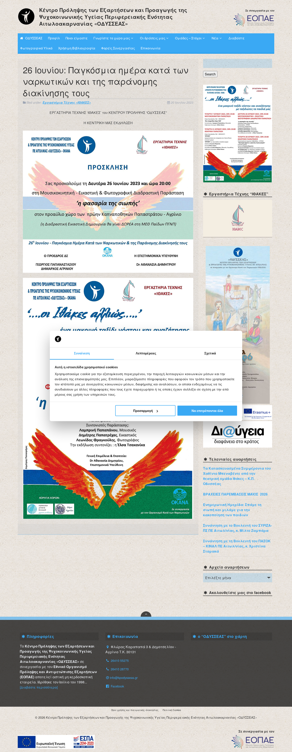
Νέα (215, 38)
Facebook (117, 686)
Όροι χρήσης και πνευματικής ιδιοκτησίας (134, 710)
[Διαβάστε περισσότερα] (39, 687)
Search (210, 74)
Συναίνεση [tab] (82, 353)
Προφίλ (54, 38)
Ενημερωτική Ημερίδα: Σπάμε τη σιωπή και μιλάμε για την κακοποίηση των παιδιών (232, 509)
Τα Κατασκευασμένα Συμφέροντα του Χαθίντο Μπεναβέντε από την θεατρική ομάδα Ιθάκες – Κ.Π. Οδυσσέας (237, 476)
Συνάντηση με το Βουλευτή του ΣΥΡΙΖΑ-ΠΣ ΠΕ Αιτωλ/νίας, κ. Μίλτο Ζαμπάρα (237, 528)
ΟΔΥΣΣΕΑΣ (33, 38)
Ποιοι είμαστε (77, 38)
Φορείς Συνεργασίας (118, 48)
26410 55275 (120, 660)
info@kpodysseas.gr (124, 677)
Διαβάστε (237, 38)
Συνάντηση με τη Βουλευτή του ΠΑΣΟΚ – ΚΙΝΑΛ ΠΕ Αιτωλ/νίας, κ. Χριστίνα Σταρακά (237, 546)
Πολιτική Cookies (172, 710)
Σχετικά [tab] (210, 353)
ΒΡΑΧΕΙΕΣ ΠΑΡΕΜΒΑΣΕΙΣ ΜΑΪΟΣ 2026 (235, 494)
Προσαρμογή (143, 411)
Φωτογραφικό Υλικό (36, 48)
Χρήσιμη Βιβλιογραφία (76, 48)
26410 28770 (120, 669)
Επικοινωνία (151, 48)
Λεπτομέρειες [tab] (146, 353)
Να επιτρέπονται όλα (207, 411)
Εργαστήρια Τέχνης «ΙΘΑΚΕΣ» (67, 102)
